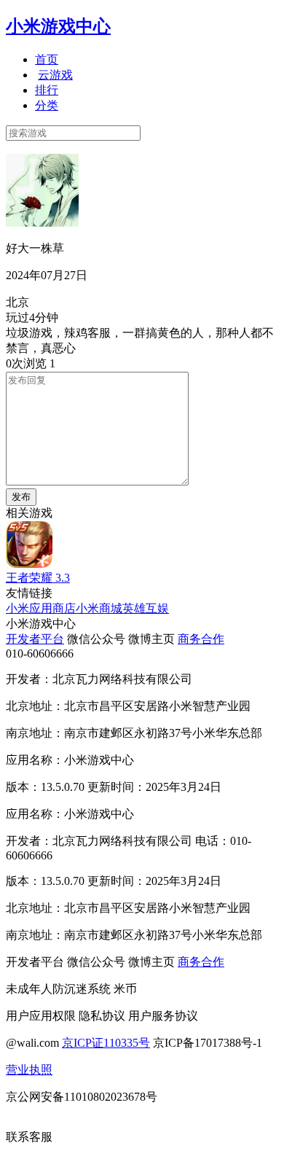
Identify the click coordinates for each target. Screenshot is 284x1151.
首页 (46, 59)
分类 (46, 105)
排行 (46, 90)
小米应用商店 (41, 608)
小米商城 (99, 608)
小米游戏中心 (58, 26)
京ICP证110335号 (106, 1043)
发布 (21, 496)
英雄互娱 (145, 608)
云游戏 (55, 75)
